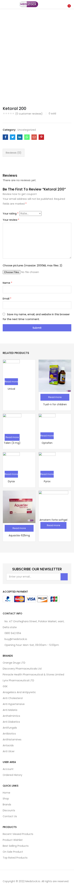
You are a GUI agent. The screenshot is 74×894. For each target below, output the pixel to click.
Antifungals (10, 727)
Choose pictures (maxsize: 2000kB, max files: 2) (32, 265)
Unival (11, 388)
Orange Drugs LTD (14, 663)
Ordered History (12, 775)
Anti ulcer (9, 751)
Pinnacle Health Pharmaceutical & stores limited (33, 674)
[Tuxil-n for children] (55, 375)
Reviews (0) (13, 152)
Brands (7, 804)
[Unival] (11, 367)
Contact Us (10, 816)
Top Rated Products (15, 857)
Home (6, 792)
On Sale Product (13, 852)
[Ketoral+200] (12, 137)
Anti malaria (10, 710)
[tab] (13, 153)
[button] (68, 2)
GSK (5, 686)
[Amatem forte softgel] (53, 505)
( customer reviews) (29, 113)
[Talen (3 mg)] (12, 422)
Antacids (8, 745)
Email (7, 298)
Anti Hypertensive (14, 704)
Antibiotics (9, 733)
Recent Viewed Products (18, 834)
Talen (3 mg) (12, 442)
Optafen (47, 442)
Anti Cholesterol (13, 698)
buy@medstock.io (15, 639)
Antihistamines (12, 739)
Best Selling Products (16, 846)
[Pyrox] (47, 460)
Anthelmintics (11, 716)
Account (8, 769)
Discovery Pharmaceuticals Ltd (22, 668)
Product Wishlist (13, 840)
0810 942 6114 (12, 633)
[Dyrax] (11, 460)
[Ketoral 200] (5, 137)
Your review (11, 220)
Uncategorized (26, 130)
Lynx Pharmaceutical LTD (18, 680)
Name (7, 283)
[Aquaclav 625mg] (19, 506)
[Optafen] (47, 422)
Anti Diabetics (11, 722)
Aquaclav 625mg (19, 535)
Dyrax (11, 481)
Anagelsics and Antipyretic (19, 692)
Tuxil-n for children (55, 404)
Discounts (9, 810)
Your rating (10, 213)
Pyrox (47, 481)
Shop (6, 798)
